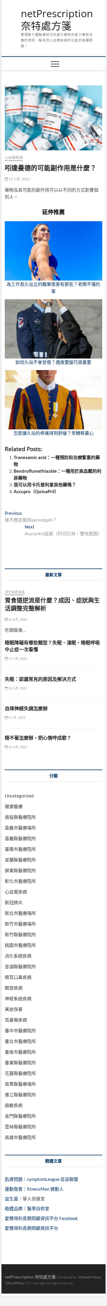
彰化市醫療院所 (20, 881)
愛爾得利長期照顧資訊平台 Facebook (41, 1218)
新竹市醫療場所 (20, 923)
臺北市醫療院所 (20, 1041)
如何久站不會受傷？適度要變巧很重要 (53, 362)
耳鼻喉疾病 (16, 1019)
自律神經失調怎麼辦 (26, 708)
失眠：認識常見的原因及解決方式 (40, 679)
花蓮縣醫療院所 (20, 1073)
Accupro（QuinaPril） (36, 491)
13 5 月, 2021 (19, 179)
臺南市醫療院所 (20, 1052)
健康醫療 (14, 806)
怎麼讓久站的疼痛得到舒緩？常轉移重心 (53, 433)
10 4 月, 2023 (17, 747)
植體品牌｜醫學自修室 (27, 1208)
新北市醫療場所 (20, 913)
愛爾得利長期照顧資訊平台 (31, 1228)
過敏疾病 (14, 1105)
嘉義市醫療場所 (20, 827)
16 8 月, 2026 (17, 619)
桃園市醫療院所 (20, 945)
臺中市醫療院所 (20, 1030)
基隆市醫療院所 (20, 849)
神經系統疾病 (18, 998)
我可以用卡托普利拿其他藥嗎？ (45, 484)
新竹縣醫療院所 (20, 934)
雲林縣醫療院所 (20, 1126)
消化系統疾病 (15, 592)
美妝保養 (14, 1009)
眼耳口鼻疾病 (18, 977)
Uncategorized (19, 795)
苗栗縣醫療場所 (20, 1084)
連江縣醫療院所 (20, 1094)
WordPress (15, 1283)
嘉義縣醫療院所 (20, 838)
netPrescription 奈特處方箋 (57, 19)
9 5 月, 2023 (16, 717)
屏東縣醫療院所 (20, 870)
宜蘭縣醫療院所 (20, 859)
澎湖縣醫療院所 (20, 966)
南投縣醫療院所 (20, 817)
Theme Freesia (89, 1277)
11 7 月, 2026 (17, 658)
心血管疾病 (14, 157)
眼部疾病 (14, 987)
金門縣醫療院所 (20, 1116)
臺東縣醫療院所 (20, 1062)
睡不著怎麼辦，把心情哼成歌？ (38, 738)
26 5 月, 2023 (17, 688)
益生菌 (11, 1198)
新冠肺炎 (14, 902)
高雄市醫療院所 (20, 1137)
